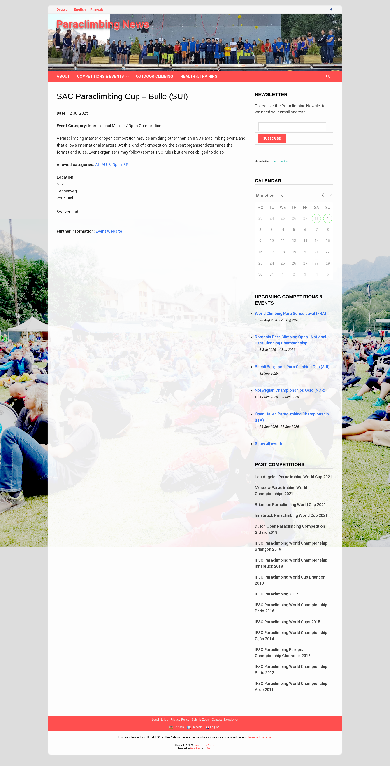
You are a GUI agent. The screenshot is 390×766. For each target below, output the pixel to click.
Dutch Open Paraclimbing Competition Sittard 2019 (290, 529)
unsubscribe (279, 161)
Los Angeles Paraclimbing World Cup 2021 (293, 476)
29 (328, 263)
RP (125, 164)
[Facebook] (331, 9)
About (63, 76)
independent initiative (258, 737)
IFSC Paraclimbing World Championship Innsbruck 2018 (291, 563)
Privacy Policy (179, 719)
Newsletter (231, 719)
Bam (209, 748)
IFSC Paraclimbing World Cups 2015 (287, 621)
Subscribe (272, 138)
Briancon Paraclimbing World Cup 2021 (290, 504)
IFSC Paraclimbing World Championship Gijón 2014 (291, 635)
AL (97, 164)
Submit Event (200, 719)
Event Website (109, 231)
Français (97, 9)
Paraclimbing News (102, 24)
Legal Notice (160, 719)
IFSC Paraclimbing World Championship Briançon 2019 (291, 546)
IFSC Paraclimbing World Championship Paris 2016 (291, 607)
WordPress (196, 748)
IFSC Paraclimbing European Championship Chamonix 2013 (283, 652)
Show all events (269, 443)
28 (316, 218)
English (80, 9)
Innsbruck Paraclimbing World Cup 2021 (291, 515)
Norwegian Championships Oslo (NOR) (290, 390)
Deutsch (63, 9)
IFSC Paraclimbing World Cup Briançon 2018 (290, 580)
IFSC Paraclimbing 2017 (276, 594)
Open (117, 164)
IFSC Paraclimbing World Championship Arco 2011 (291, 686)
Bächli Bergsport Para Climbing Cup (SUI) (292, 366)
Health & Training (198, 76)
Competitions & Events (100, 76)
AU (104, 164)
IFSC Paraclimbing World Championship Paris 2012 (291, 669)
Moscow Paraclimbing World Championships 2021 (281, 490)
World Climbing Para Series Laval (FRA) (290, 313)
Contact (217, 719)
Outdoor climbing (154, 76)
